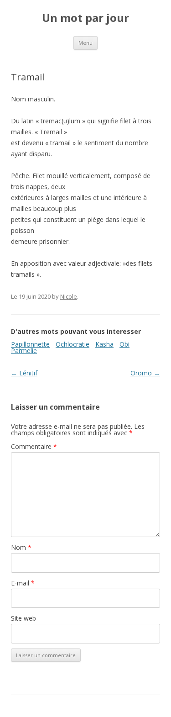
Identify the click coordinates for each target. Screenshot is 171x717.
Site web (23, 618)
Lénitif (24, 373)
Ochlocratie (72, 344)
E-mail (23, 583)
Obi (124, 344)
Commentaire (34, 446)
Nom (21, 547)
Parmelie (24, 350)
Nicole (68, 296)
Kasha (104, 344)
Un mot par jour (85, 18)
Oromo (145, 373)
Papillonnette (30, 344)
